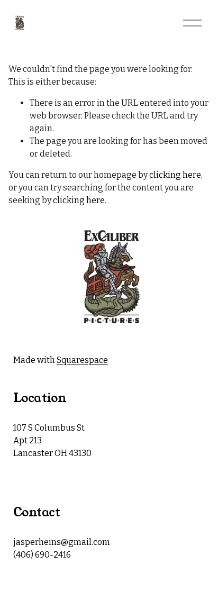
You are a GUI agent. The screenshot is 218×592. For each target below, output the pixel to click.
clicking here (175, 175)
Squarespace (82, 360)
